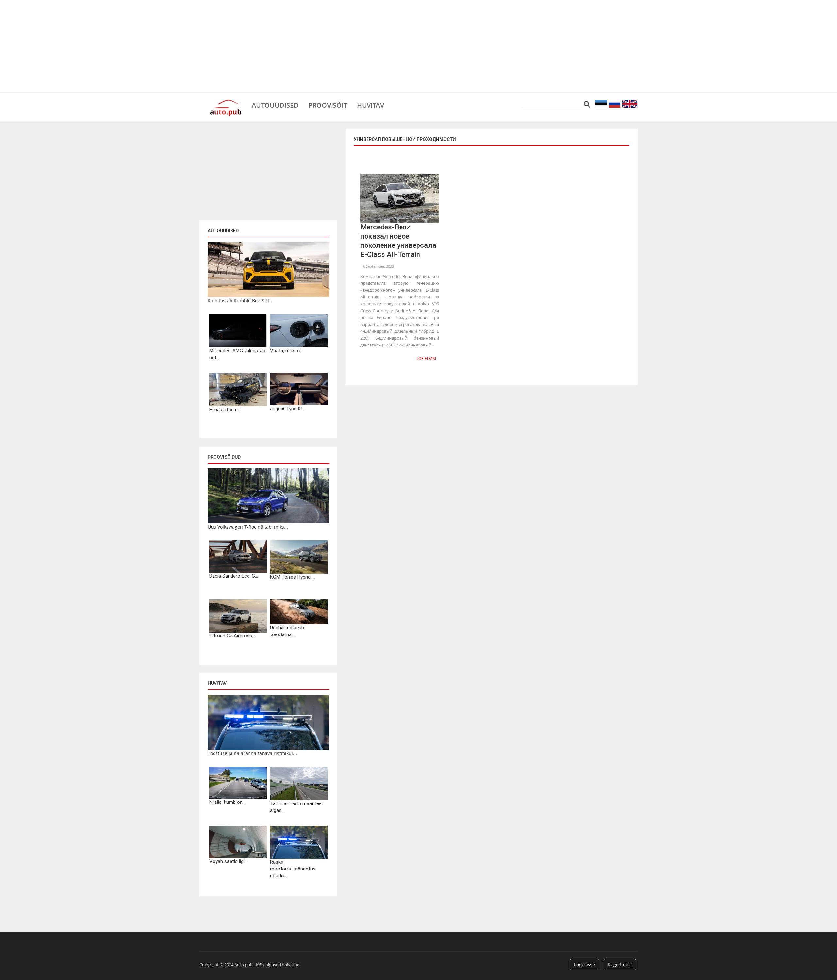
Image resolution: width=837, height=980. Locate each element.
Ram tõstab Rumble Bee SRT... (241, 300)
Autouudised (275, 105)
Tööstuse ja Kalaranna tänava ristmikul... (252, 753)
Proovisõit (327, 105)
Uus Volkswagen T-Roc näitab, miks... (248, 527)
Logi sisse (584, 964)
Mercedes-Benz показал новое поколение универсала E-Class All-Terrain (398, 241)
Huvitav (370, 105)
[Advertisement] (418, 46)
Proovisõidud (224, 457)
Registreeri (620, 964)
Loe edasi (426, 358)
